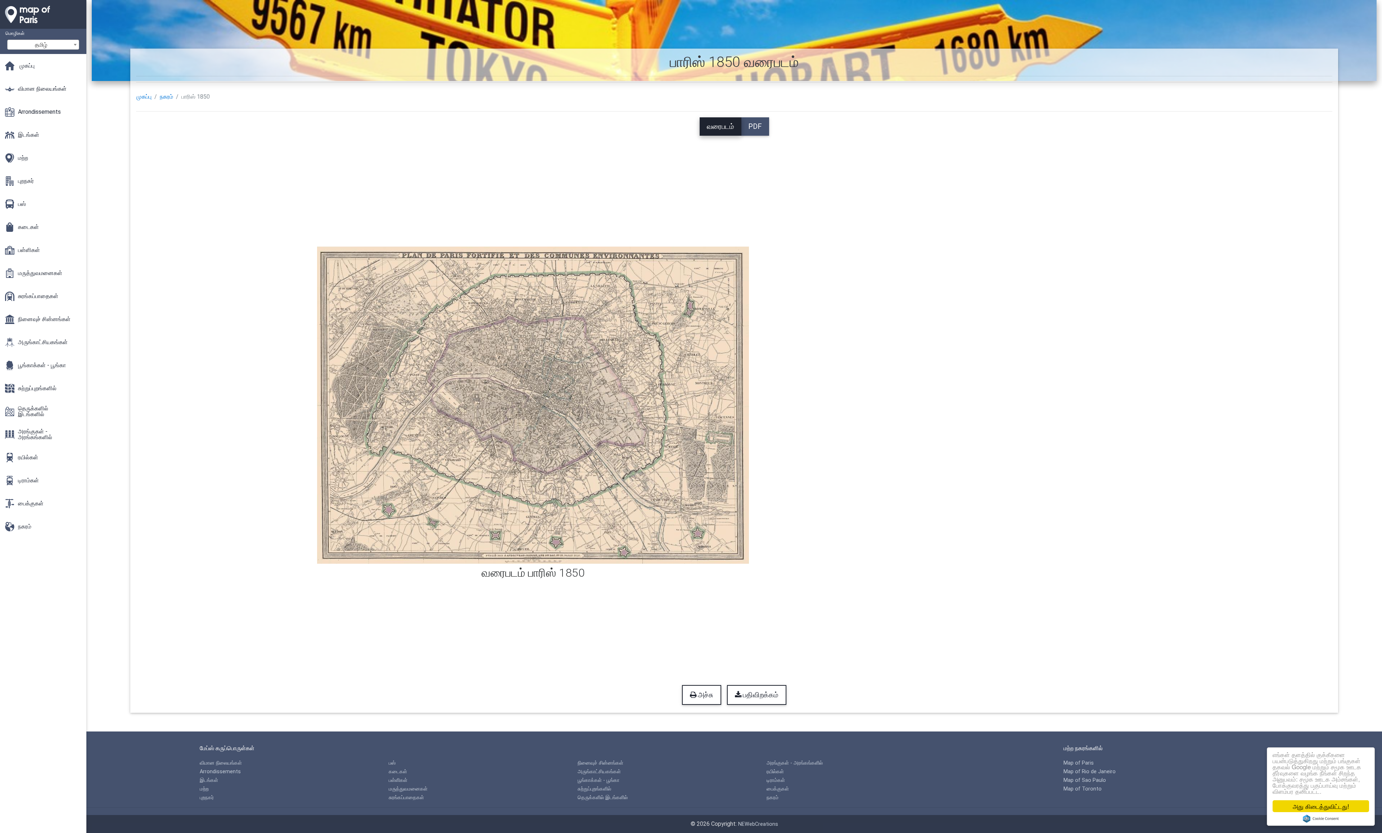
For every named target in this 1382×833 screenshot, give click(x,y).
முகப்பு (144, 96)
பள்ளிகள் (398, 780)
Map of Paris (1078, 763)
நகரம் (166, 96)
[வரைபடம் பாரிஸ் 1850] (533, 404)
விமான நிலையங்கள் (221, 763)
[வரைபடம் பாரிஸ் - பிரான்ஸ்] (43, 25)
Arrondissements (220, 772)
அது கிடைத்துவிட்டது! (1321, 806)
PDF (755, 126)
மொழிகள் (14, 33)
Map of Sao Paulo (1084, 780)
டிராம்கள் (776, 780)
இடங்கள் (209, 780)
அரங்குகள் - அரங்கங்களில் (795, 763)
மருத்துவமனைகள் (408, 789)
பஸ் (392, 763)
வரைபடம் (720, 126)
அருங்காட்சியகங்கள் (599, 772)
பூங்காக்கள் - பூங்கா (598, 780)
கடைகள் (398, 772)
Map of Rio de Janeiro (1089, 772)
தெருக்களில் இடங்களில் (603, 797)
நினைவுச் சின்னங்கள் (600, 763)
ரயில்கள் (775, 772)
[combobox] (43, 45)
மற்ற (204, 789)
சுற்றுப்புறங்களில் (594, 789)
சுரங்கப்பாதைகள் (406, 797)
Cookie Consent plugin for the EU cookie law (1321, 819)
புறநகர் (207, 797)
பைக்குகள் (778, 789)
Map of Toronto (1082, 789)
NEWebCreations (758, 824)
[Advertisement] (734, 186)
